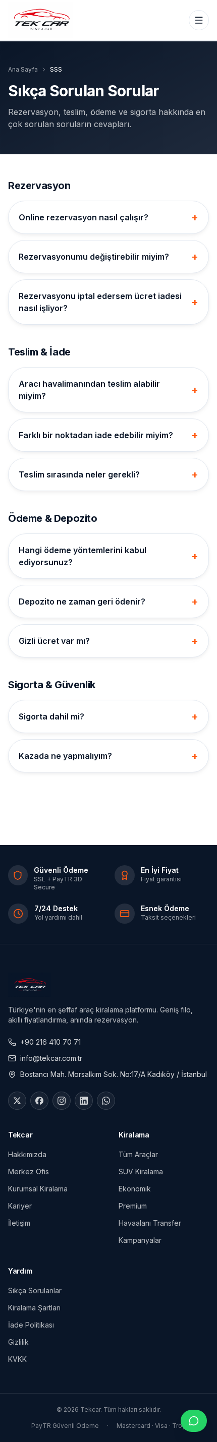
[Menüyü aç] (199, 20)
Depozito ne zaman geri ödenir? (108, 601)
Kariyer (20, 1205)
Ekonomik (135, 1188)
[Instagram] (61, 1101)
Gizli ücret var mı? (108, 641)
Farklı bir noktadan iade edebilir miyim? (108, 435)
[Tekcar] (40, 20)
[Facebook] (39, 1101)
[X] (17, 1101)
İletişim (19, 1223)
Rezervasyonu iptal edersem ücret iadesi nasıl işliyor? (108, 302)
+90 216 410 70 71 (50, 1042)
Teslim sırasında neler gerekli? (108, 474)
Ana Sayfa (23, 69)
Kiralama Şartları (34, 1307)
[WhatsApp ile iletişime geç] (194, 1421)
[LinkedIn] (84, 1101)
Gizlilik (18, 1342)
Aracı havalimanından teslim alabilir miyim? (108, 390)
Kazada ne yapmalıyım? (108, 756)
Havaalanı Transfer (150, 1223)
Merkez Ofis (28, 1171)
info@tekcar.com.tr (51, 1058)
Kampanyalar (140, 1240)
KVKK (17, 1359)
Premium (133, 1205)
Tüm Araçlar (138, 1154)
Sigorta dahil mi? (108, 716)
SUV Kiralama (141, 1171)
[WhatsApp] (106, 1101)
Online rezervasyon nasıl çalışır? (108, 217)
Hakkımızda (27, 1154)
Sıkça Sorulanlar (35, 1290)
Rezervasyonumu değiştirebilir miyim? (108, 257)
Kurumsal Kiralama (38, 1188)
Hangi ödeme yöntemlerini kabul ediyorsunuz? (108, 556)
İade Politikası (31, 1324)
